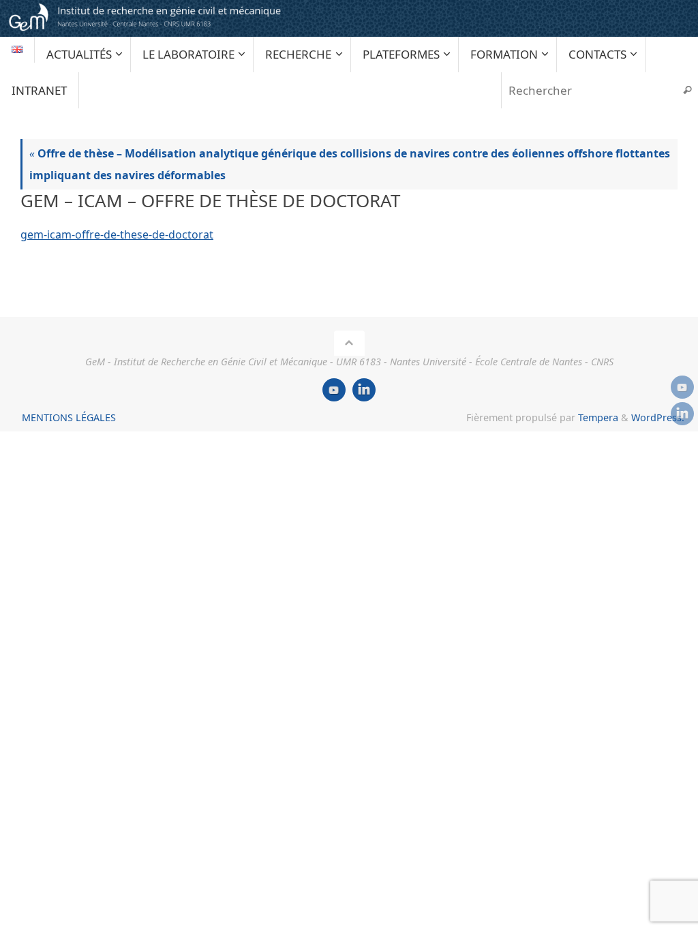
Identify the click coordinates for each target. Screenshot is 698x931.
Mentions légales (69, 417)
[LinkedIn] (682, 413)
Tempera (598, 417)
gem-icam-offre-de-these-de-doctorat (116, 234)
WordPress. (657, 417)
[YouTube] (682, 387)
